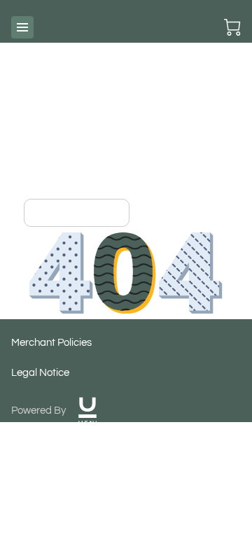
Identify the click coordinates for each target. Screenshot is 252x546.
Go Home (93, 212)
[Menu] (22, 27)
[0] (232, 27)
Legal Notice (40, 373)
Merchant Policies (51, 342)
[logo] (87, 411)
